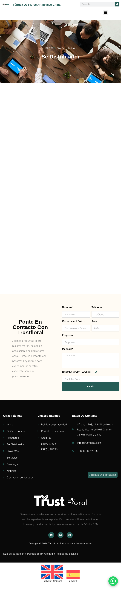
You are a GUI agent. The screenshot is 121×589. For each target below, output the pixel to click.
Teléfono (97, 307)
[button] (105, 12)
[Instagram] (60, 535)
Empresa (67, 335)
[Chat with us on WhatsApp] (113, 581)
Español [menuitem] (73, 580)
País (94, 321)
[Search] (117, 4)
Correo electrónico (73, 321)
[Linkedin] (51, 535)
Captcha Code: (79, 372)
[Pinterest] (70, 535)
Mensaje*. (68, 349)
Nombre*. (67, 307)
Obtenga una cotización (103, 474)
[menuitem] (52, 573)
